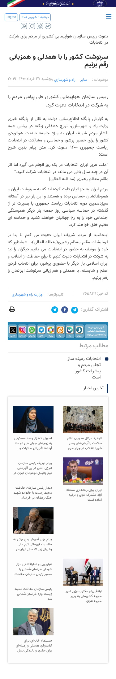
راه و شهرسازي (64, 80)
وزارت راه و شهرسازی (27, 294)
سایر (83, 80)
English (11, 17)
